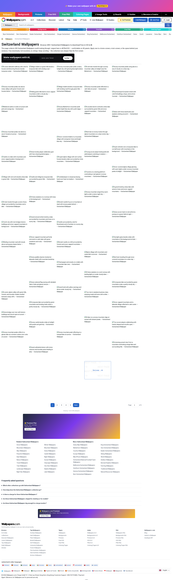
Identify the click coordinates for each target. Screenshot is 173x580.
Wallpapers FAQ (120, 533)
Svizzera (41, 565)
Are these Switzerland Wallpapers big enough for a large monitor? (25, 503)
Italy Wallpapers (22, 457)
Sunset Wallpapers (50, 460)
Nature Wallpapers (22, 460)
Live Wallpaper (97, 20)
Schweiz (6, 565)
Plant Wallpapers (35, 538)
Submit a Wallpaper (150, 535)
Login (168, 20)
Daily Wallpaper (6, 545)
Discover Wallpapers (8, 538)
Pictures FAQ (119, 538)
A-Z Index (4, 533)
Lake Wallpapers (49, 472)
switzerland (78, 565)
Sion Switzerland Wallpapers (110, 448)
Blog (145, 533)
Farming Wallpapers (107, 466)
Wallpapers (7, 14)
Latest (61, 20)
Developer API (148, 538)
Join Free (156, 20)
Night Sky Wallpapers (23, 472)
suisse (69, 565)
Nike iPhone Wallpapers (80, 457)
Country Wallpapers (79, 451)
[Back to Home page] (13, 20)
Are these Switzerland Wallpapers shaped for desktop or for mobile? (25, 499)
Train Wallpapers (22, 466)
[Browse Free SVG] (113, 29)
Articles (4, 548)
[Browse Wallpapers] (27, 29)
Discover (52, 20)
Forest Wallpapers (35, 548)
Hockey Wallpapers (35, 533)
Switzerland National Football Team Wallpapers (84, 461)
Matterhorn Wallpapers (80, 448)
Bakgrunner (118, 571)
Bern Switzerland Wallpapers (82, 474)
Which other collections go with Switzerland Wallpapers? (22, 485)
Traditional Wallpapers (108, 469)
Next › (76, 405)
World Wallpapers (106, 457)
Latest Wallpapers (7, 540)
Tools (84, 20)
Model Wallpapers (35, 540)
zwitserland (59, 565)
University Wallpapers (36, 545)
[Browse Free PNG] (141, 29)
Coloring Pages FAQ (122, 545)
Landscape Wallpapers (24, 469)
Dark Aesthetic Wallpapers (38, 552)
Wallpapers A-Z (91, 533)
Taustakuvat (129, 571)
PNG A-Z (90, 543)
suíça (33, 565)
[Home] (2, 39)
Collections (41, 20)
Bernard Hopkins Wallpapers (110, 463)
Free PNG (66, 14)
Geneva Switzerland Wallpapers (83, 471)
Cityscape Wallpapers (51, 463)
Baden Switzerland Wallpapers (110, 451)
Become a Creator (150, 14)
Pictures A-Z (91, 538)
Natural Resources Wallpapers (110, 472)
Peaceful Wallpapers (23, 454)
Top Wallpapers (6, 543)
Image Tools (102, 14)
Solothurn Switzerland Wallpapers (84, 468)
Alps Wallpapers (22, 451)
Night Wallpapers (49, 457)
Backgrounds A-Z (92, 535)
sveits (87, 565)
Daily (75, 20)
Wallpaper (27, 571)
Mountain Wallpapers (51, 448)
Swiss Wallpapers (49, 451)
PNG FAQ (118, 543)
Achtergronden (86, 571)
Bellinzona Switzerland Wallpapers (84, 465)
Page (129, 405)
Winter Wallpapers (50, 445)
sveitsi (96, 565)
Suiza (49, 565)
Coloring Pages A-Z (93, 545)
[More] (166, 14)
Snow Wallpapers (22, 445)
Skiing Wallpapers (106, 454)
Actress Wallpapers (36, 555)
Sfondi (62, 571)
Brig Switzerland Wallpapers (110, 445)
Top (68, 20)
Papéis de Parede (51, 571)
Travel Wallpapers (22, 463)
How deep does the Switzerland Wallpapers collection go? (22, 490)
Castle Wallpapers (50, 454)
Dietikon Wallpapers (107, 460)
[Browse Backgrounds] (56, 29)
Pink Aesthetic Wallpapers (38, 550)
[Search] (168, 25)
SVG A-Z (89, 540)
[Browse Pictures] (84, 29)
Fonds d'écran (98, 571)
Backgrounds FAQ (121, 535)
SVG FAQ (118, 540)
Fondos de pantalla (73, 571)
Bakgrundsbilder (38, 571)
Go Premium (126, 20)
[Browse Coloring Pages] (170, 29)
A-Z (32, 20)
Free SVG (52, 14)
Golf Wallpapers (35, 543)
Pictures (38, 14)
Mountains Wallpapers (24, 448)
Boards (118, 14)
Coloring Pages (82, 14)
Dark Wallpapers (35, 535)
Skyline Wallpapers (50, 469)
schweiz (25, 565)
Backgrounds (23, 14)
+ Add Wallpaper (140, 20)
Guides (132, 14)
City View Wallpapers (50, 466)
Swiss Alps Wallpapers (80, 445)
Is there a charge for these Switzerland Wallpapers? (20, 494)
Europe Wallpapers (79, 454)
